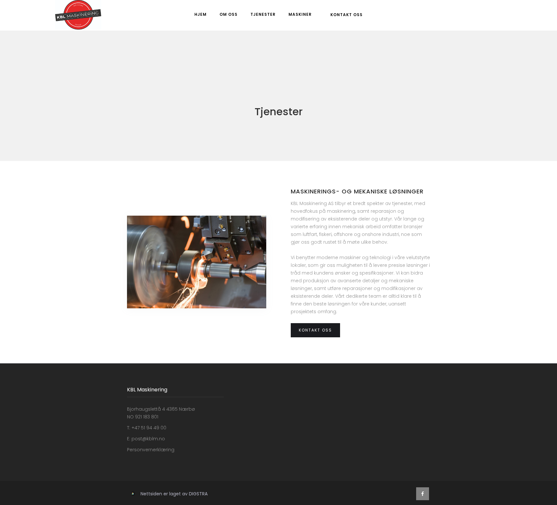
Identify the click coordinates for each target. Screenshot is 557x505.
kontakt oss (346, 14)
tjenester (263, 14)
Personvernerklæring (150, 449)
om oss (229, 14)
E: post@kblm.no (146, 438)
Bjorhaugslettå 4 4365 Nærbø (161, 409)
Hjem (200, 14)
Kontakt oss (315, 330)
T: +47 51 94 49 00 (146, 428)
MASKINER (300, 14)
